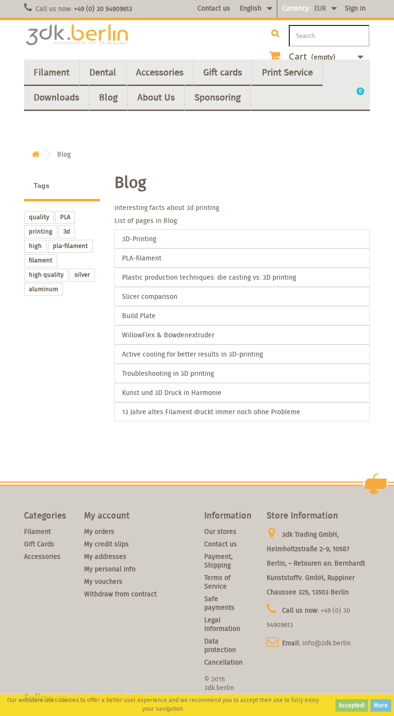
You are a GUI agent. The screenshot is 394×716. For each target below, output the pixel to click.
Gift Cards (39, 544)
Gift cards (222, 72)
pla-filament (70, 245)
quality (39, 217)
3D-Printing (139, 239)
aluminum (43, 289)
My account (107, 515)
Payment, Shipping (218, 561)
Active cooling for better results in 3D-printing (192, 354)
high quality (46, 274)
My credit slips (106, 544)
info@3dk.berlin (326, 643)
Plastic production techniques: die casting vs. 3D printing (209, 277)
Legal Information (222, 624)
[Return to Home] (35, 154)
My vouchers (103, 581)
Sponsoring (218, 97)
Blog (108, 97)
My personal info (109, 569)
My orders (99, 531)
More (381, 705)
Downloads (56, 97)
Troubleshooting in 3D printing (168, 373)
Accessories (160, 72)
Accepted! (352, 705)
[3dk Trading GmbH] (77, 35)
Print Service (287, 72)
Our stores (220, 531)
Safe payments (219, 603)
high (35, 245)
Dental (102, 72)
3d (66, 231)
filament (40, 260)
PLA (65, 217)
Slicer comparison (149, 296)
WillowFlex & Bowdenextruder (168, 335)
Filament (52, 72)
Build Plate (139, 316)
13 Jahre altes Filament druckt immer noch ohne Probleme (211, 412)
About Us (156, 97)
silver (82, 274)
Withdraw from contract (120, 594)
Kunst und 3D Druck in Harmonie (172, 392)
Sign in (355, 8)
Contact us (213, 8)
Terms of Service (217, 582)
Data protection (220, 645)
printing (40, 231)
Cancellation (223, 662)
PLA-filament (141, 258)
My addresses (105, 556)
